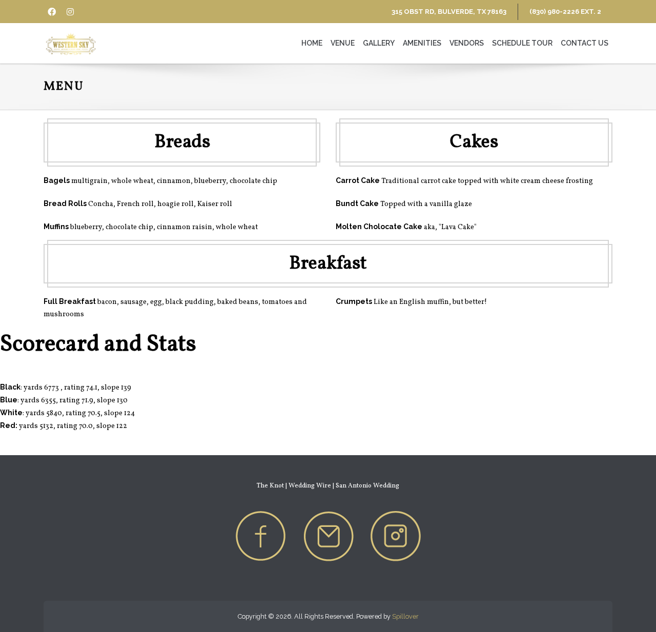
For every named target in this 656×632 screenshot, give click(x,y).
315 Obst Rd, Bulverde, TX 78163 (449, 11)
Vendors (466, 43)
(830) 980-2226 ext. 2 (565, 11)
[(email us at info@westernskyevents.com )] (328, 535)
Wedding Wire (310, 486)
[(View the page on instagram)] (395, 535)
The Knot (270, 486)
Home (311, 43)
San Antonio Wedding (367, 486)
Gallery (379, 43)
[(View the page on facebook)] (260, 535)
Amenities (422, 43)
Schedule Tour (522, 43)
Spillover (405, 616)
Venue (343, 43)
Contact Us (584, 43)
